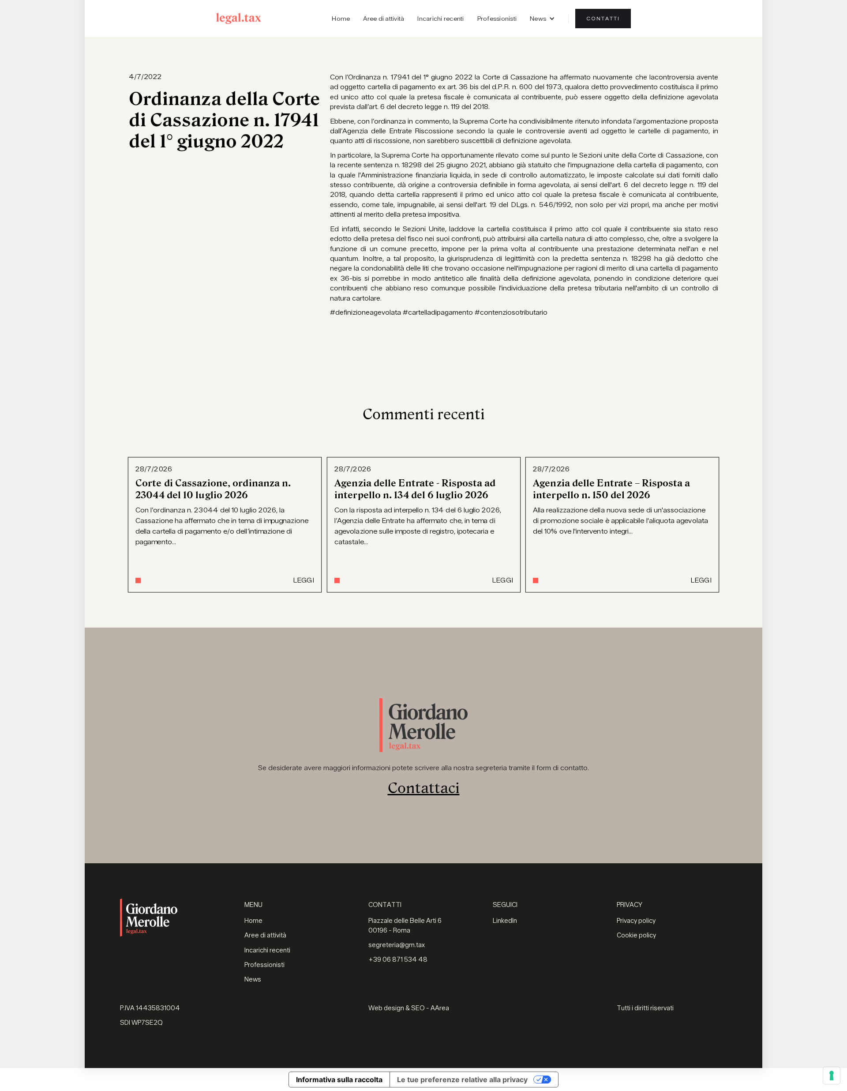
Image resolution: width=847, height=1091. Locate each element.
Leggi (303, 580)
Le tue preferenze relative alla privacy (462, 1079)
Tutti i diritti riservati (645, 1008)
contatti (603, 18)
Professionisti (497, 19)
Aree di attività (383, 19)
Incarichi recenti (440, 19)
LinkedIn (505, 921)
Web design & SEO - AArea (408, 1008)
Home (341, 19)
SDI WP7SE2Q (141, 1023)
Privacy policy (636, 921)
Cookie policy (636, 935)
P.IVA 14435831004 (150, 1008)
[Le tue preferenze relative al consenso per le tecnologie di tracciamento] (831, 1075)
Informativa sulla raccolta (339, 1079)
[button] (542, 18)
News (252, 979)
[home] (238, 18)
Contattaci (424, 788)
